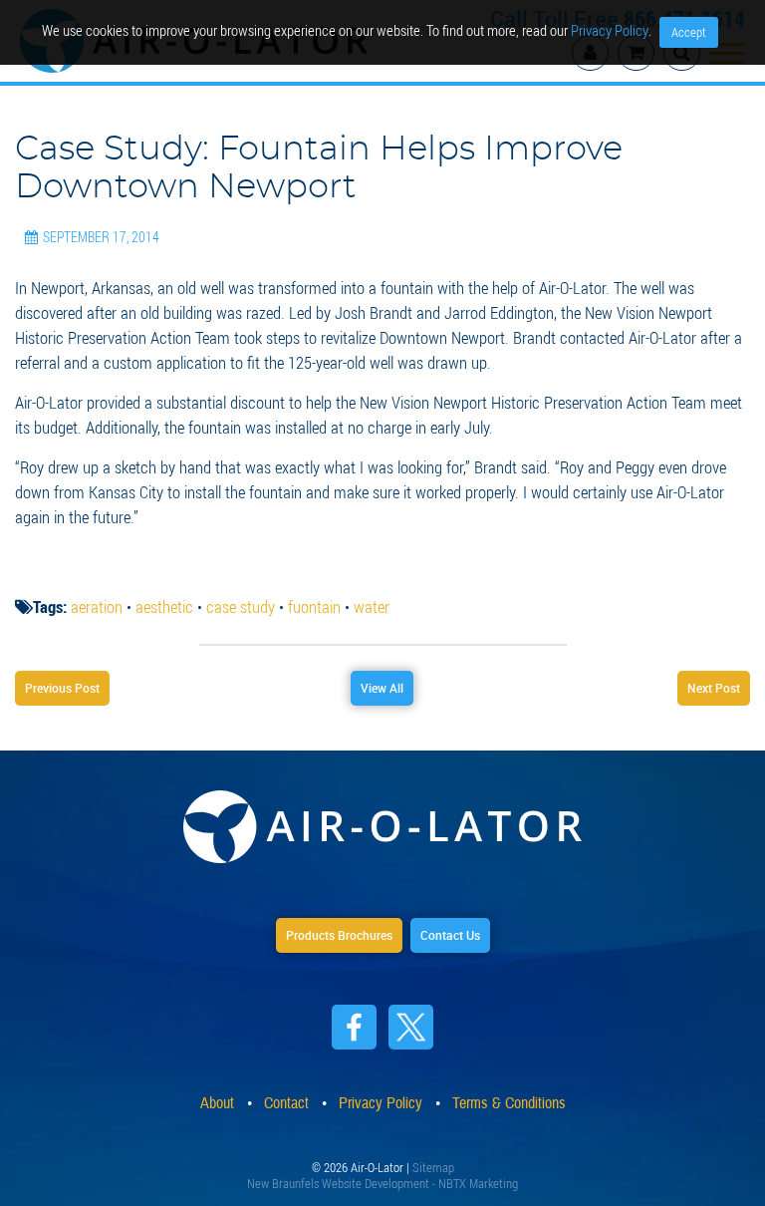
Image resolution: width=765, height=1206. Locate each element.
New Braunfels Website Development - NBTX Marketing (382, 1183)
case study (240, 606)
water (371, 606)
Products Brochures (339, 935)
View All (382, 688)
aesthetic (164, 606)
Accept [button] (688, 32)
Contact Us (450, 935)
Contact (286, 1103)
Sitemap (433, 1167)
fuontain (314, 606)
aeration (97, 606)
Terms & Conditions (509, 1103)
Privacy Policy (380, 1103)
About (217, 1103)
